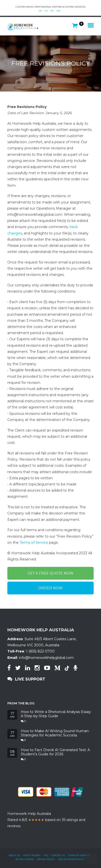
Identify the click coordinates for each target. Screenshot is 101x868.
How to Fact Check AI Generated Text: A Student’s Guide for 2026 (55, 752)
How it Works (31, 855)
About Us (14, 855)
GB (58, 10)
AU (52, 10)
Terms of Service (34, 542)
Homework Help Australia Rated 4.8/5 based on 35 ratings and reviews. (46, 819)
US (40, 10)
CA (46, 10)
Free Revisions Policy (71, 859)
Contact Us (58, 855)
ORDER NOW (50, 588)
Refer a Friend (24, 859)
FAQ (45, 855)
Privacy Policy (46, 859)
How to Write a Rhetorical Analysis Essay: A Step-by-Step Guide (56, 714)
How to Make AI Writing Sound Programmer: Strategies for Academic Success (55, 733)
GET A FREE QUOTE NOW (50, 573)
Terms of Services (79, 855)
